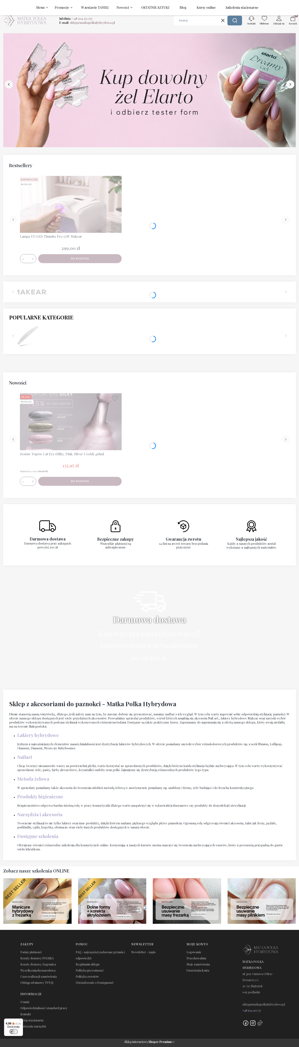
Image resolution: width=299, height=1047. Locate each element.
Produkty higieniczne (40, 796)
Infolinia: (75, 18)
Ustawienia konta (198, 970)
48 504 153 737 (252, 1010)
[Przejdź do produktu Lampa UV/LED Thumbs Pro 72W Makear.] (71, 204)
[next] (290, 84)
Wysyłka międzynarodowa (38, 970)
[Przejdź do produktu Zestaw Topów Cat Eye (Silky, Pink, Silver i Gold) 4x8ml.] (71, 421)
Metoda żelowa (33, 779)
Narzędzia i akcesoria (39, 814)
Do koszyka (80, 258)
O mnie (25, 1002)
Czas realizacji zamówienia (38, 976)
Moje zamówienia (198, 964)
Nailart (24, 757)
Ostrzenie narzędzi (33, 1026)
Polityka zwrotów (87, 976)
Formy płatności (30, 952)
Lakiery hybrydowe (38, 735)
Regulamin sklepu (87, 964)
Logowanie (194, 952)
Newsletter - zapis (143, 952)
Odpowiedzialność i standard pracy (43, 1008)
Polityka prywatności (89, 970)
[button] (234, 20)
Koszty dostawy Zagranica (38, 964)
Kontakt (25, 1014)
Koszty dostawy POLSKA (37, 958)
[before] (9, 84)
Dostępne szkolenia (37, 836)
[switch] (14, 1031)
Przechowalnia (196, 958)
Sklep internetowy (148, 1042)
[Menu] (20, 1021)
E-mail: (87, 23)
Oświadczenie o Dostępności (94, 983)
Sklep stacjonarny (32, 1020)
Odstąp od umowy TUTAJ (36, 983)
